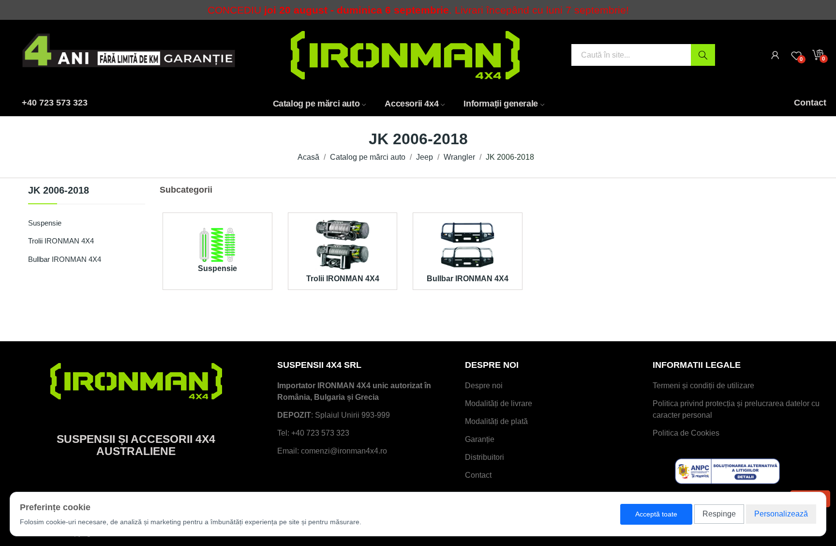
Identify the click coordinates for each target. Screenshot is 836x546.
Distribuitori (484, 457)
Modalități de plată (496, 421)
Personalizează (781, 514)
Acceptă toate (656, 514)
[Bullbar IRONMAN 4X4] (467, 244)
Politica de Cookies (686, 433)
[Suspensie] (217, 244)
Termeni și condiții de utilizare (703, 385)
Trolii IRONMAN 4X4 (61, 241)
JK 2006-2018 (58, 190)
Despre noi (484, 385)
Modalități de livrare (498, 403)
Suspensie (44, 223)
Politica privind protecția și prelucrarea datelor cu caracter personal (736, 409)
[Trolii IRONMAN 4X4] (342, 244)
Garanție (479, 439)
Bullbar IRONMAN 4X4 (64, 259)
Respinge (719, 514)
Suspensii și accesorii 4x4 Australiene (136, 445)
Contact (478, 475)
